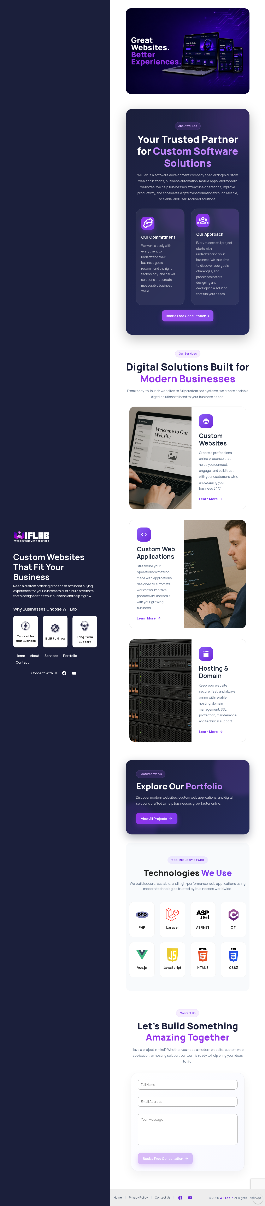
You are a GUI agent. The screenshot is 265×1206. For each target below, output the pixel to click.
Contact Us (162, 1197)
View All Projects (154, 818)
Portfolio (70, 655)
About (35, 655)
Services (51, 655)
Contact (22, 662)
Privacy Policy (138, 1197)
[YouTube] (190, 1198)
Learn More (208, 499)
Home (20, 655)
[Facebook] (180, 1198)
